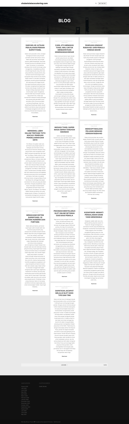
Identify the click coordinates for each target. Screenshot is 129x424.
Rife (22, 422)
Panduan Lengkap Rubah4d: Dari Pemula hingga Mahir (94, 47)
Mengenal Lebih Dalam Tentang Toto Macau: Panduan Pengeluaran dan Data (35, 135)
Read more (35, 116)
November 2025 (25, 403)
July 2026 (23, 388)
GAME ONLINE (35, 42)
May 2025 (23, 414)
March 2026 (24, 396)
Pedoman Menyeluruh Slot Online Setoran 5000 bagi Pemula (64, 213)
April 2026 (24, 394)
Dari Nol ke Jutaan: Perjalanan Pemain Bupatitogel (35, 47)
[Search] (96, 3)
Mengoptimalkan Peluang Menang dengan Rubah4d (93, 131)
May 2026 (23, 392)
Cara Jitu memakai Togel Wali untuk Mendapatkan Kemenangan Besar (64, 48)
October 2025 (25, 405)
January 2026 (24, 399)
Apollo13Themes (48, 422)
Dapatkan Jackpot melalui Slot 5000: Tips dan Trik (64, 293)
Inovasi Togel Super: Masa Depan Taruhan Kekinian (64, 129)
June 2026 (24, 390)
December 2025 (25, 401)
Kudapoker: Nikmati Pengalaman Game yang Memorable (93, 214)
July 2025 (23, 410)
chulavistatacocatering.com (28, 3)
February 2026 (25, 397)
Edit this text (102, 3)
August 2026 (24, 386)
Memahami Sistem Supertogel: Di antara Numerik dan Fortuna (35, 218)
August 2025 (24, 409)
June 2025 (24, 412)
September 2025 (25, 407)
